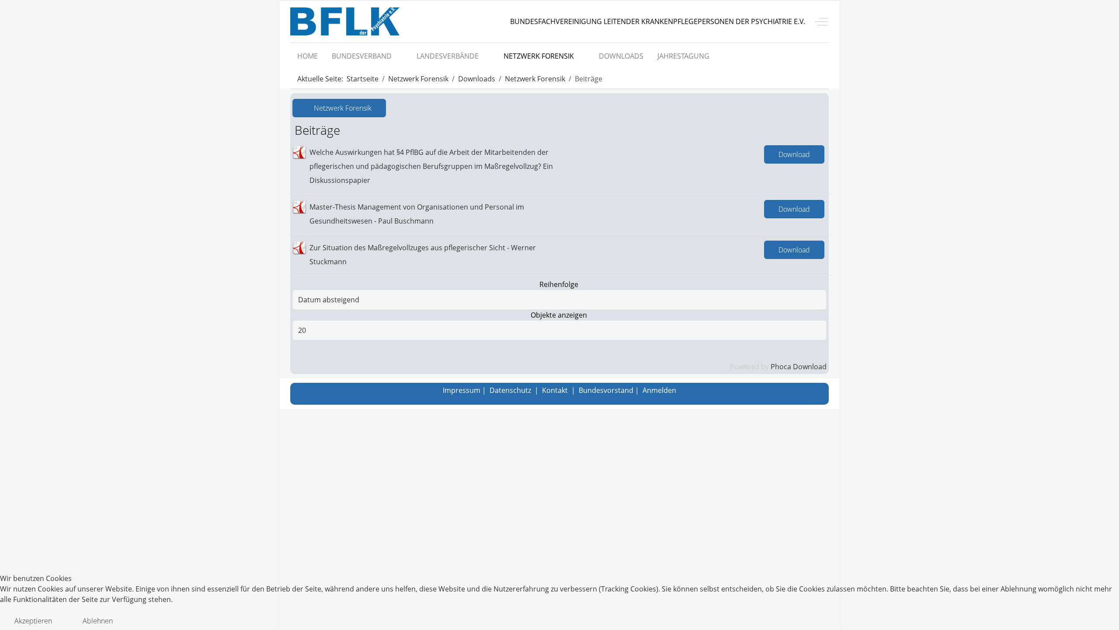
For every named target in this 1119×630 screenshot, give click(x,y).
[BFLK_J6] (345, 21)
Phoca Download (799, 366)
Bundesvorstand (606, 390)
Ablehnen (98, 621)
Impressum (461, 390)
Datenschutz (510, 390)
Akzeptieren (33, 621)
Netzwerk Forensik (342, 108)
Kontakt (555, 390)
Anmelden (659, 390)
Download (794, 154)
